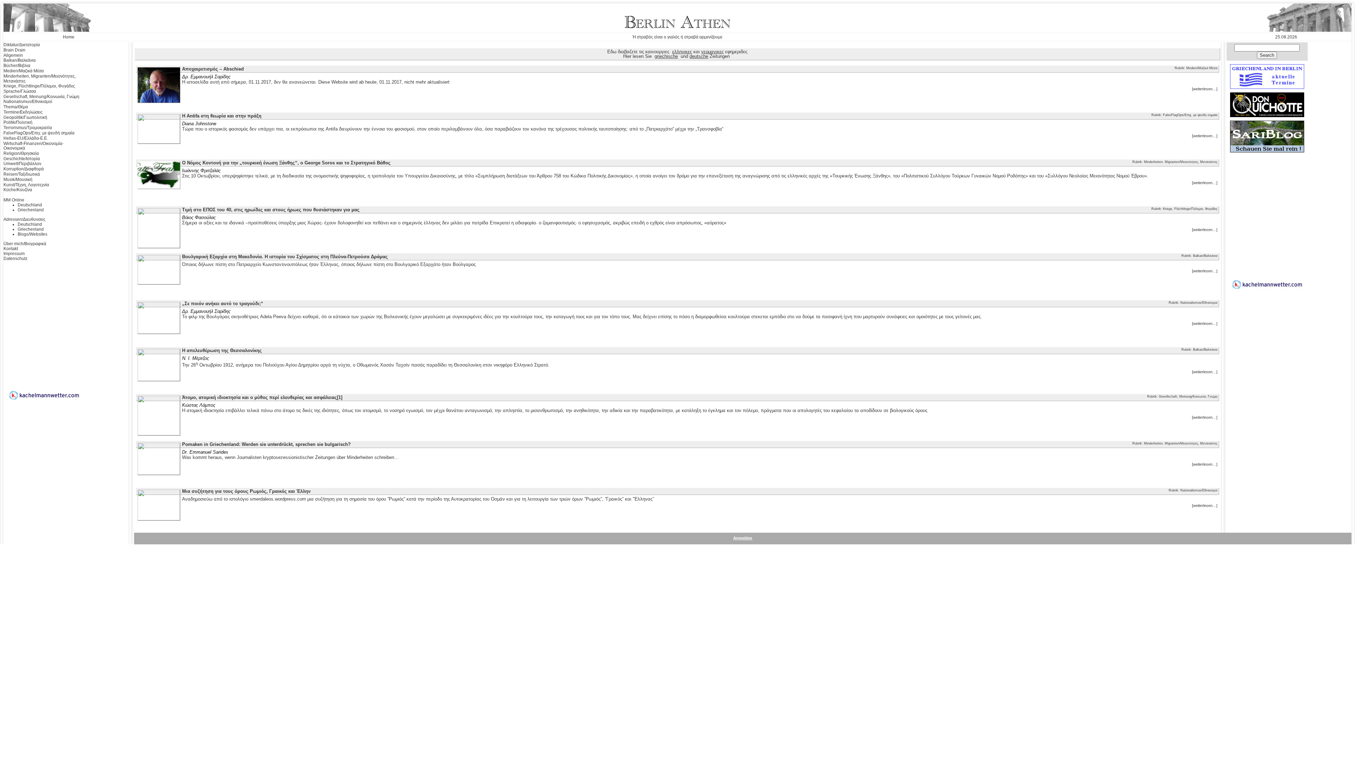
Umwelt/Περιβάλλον (22, 163)
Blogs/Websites (32, 234)
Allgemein (13, 55)
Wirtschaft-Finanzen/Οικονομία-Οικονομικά (34, 146)
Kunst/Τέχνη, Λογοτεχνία (26, 184)
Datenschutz (16, 258)
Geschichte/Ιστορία (22, 158)
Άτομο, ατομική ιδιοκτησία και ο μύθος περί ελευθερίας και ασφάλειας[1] (262, 397)
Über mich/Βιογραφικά (25, 243)
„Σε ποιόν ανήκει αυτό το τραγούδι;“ (222, 303)
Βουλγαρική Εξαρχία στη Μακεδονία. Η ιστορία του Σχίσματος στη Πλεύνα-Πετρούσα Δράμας (285, 256)
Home (68, 37)
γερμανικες (712, 51)
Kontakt (11, 248)
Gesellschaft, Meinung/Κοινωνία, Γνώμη (41, 96)
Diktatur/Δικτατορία (22, 44)
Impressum (14, 253)
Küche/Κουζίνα (18, 189)
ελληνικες (682, 51)
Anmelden (742, 538)
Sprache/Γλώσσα (20, 91)
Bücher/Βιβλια (17, 65)
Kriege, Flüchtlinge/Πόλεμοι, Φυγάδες (39, 86)
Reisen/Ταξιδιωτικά (22, 174)
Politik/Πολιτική (18, 122)
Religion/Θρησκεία (21, 153)
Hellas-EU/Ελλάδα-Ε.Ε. (26, 138)
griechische (666, 56)
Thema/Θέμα (16, 106)
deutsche (698, 56)
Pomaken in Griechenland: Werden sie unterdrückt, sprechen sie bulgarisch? (266, 444)
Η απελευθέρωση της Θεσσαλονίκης (222, 350)
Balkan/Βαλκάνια (20, 60)
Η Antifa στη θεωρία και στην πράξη (221, 116)
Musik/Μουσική (18, 179)
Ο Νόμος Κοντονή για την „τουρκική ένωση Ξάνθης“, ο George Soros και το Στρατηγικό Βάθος (286, 162)
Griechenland (31, 209)
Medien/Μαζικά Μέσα (24, 70)
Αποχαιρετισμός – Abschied (213, 69)
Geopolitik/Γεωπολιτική (25, 117)
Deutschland (30, 204)
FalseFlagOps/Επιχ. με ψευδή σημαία (39, 133)
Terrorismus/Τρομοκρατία (28, 127)
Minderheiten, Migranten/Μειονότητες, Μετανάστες (40, 79)
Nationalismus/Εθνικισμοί (28, 101)
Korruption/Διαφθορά (24, 169)
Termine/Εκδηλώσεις (23, 112)
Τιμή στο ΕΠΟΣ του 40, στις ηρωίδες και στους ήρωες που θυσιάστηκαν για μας (271, 209)
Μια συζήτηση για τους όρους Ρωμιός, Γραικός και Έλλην (246, 491)
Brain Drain (14, 50)
